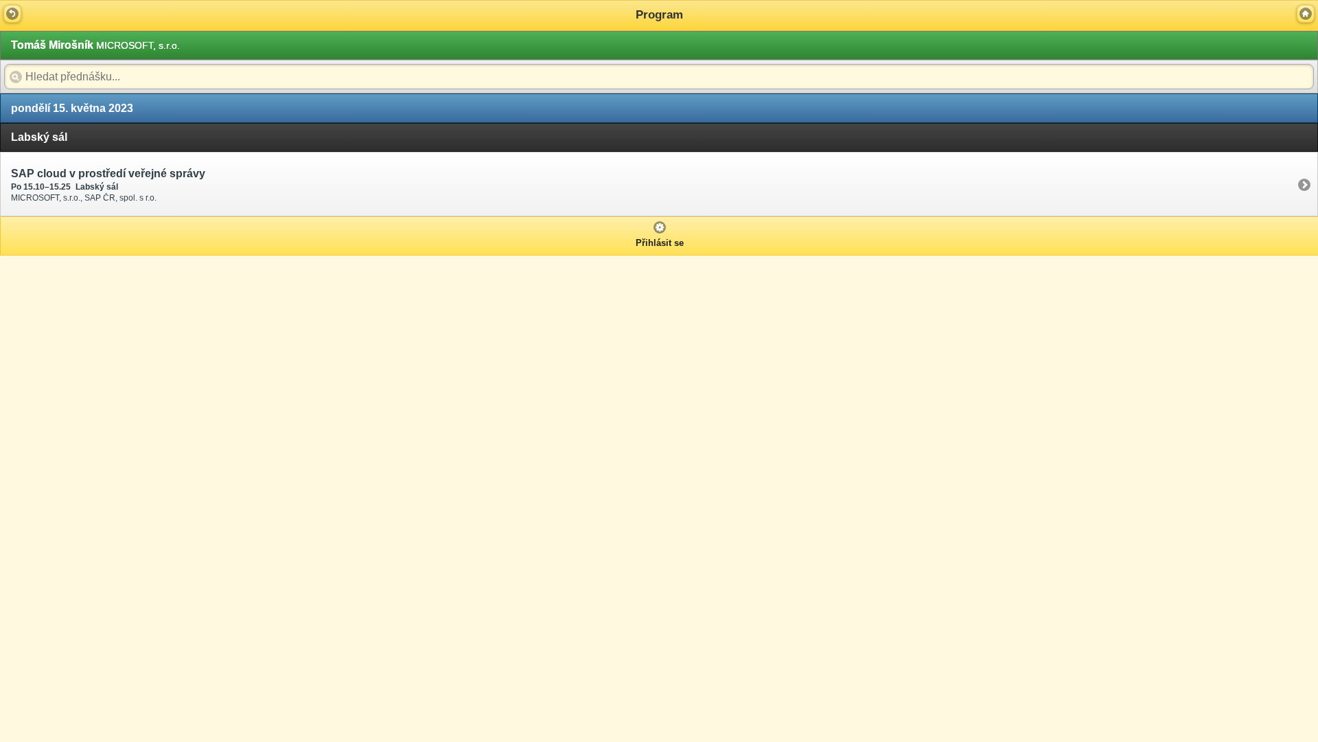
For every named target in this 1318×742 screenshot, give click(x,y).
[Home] (1306, 14)
